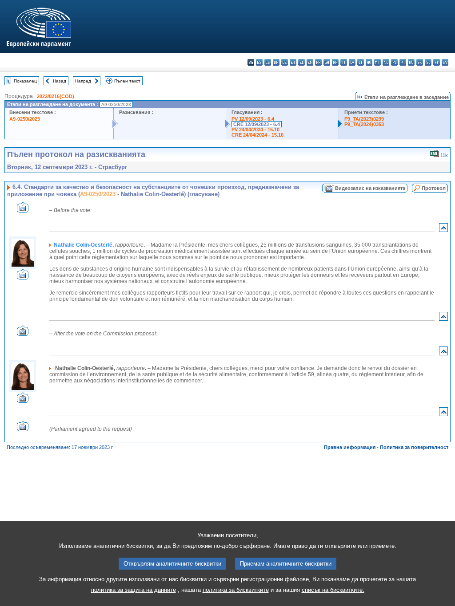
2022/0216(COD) (55, 96)
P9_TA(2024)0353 (364, 124)
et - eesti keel (293, 62)
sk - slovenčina (419, 62)
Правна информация (349, 447)
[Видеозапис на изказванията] (22, 210)
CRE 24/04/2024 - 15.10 (257, 135)
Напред (83, 81)
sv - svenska (445, 62)
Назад (59, 81)
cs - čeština (267, 62)
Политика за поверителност (414, 447)
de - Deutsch (284, 62)
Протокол (434, 188)
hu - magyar (369, 62)
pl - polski (394, 62)
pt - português (402, 62)
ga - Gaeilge (326, 62)
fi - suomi (436, 62)
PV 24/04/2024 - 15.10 (255, 129)
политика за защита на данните (133, 589)
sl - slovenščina (428, 62)
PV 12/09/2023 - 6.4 (252, 119)
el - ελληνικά (301, 62)
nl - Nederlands (386, 62)
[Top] (443, 229)
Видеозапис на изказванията (370, 188)
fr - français (318, 62)
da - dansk (276, 62)
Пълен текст (127, 81)
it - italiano (343, 62)
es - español (259, 62)
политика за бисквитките (236, 589)
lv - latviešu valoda (352, 62)
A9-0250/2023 (24, 119)
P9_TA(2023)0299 (364, 119)
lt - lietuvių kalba (360, 62)
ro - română (411, 62)
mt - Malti (377, 62)
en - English (310, 62)
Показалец (25, 81)
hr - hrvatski (335, 62)
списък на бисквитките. (333, 589)
